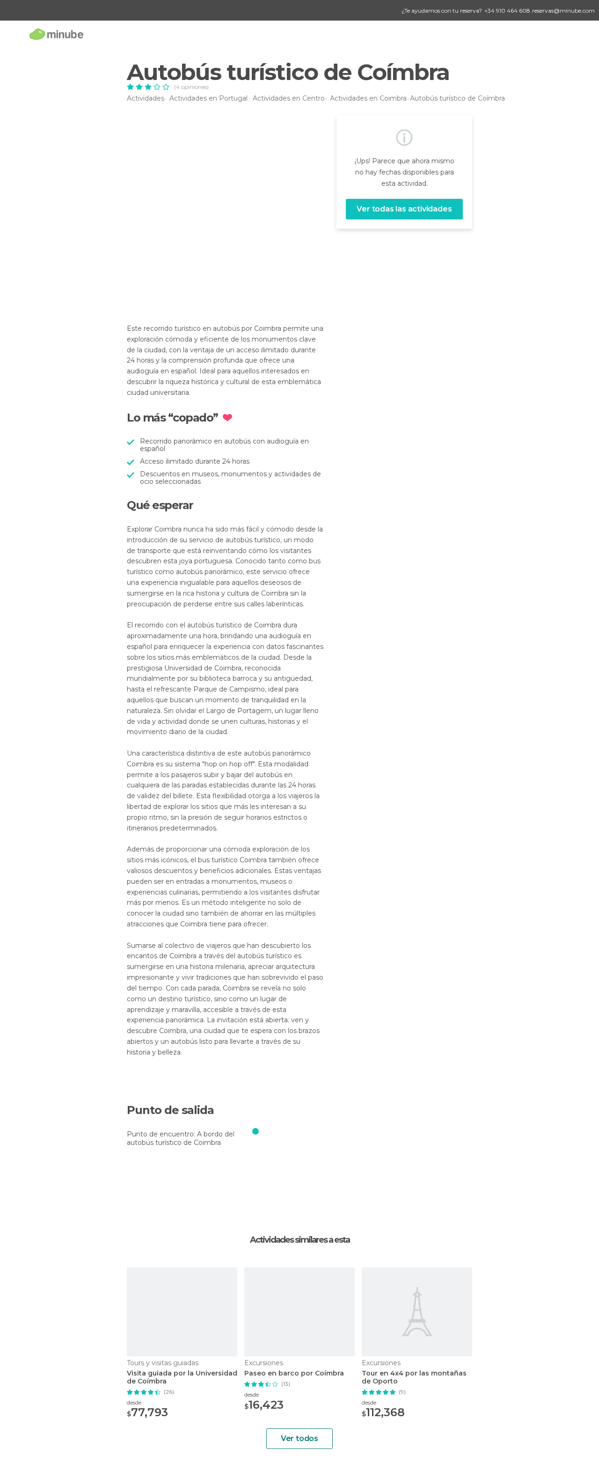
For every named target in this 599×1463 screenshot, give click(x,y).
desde (134, 1402)
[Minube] (56, 34)
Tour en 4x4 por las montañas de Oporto (414, 1377)
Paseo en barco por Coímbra (294, 1373)
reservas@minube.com (563, 10)
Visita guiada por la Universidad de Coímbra (182, 1377)
